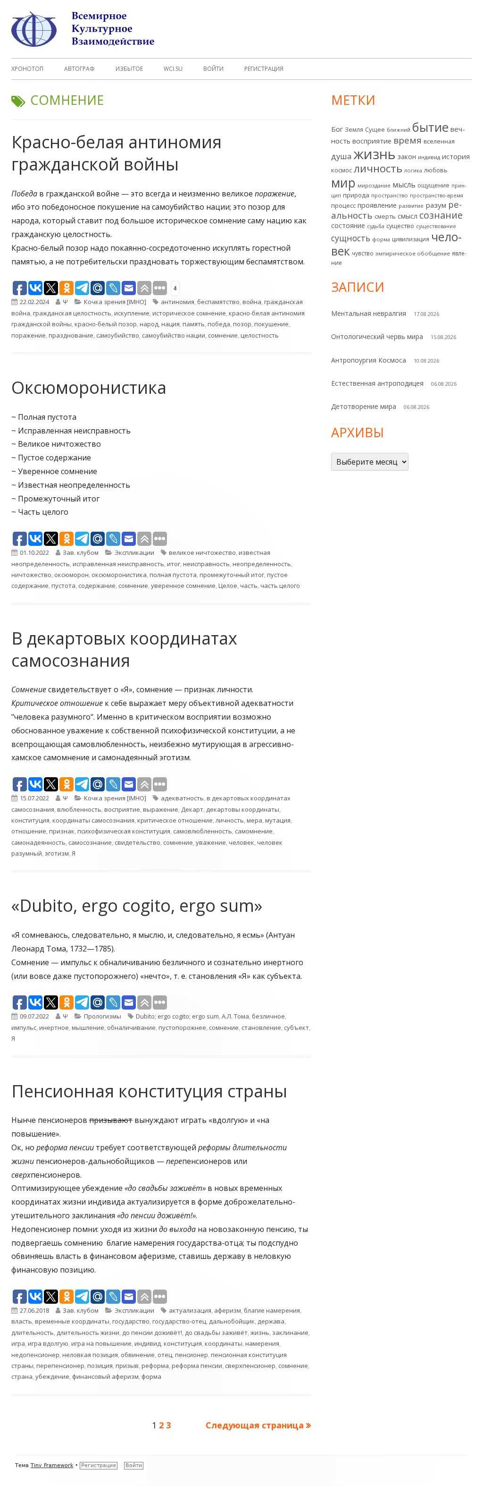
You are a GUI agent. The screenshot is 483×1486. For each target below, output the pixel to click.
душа (341, 156)
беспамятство (218, 301)
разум (435, 205)
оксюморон (71, 574)
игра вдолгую (48, 1343)
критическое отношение (175, 820)
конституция (30, 820)
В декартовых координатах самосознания (124, 649)
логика (413, 170)
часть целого (280, 585)
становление (261, 1027)
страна (22, 1376)
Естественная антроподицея (377, 383)
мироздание (374, 185)
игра (18, 1343)
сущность (350, 238)
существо (400, 225)
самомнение (254, 831)
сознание (441, 215)
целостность (260, 335)
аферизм (227, 1310)
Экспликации (134, 552)
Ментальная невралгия (368, 313)
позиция (100, 1365)
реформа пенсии (197, 1365)
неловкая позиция (90, 1354)
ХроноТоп (27, 69)
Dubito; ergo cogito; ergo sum (177, 1016)
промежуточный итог (232, 574)
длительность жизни (88, 1332)
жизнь (259, 1332)
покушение (271, 324)
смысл (407, 216)
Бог (337, 129)
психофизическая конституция (123, 831)
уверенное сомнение (183, 585)
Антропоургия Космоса (368, 360)
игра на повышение (101, 1343)
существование (436, 226)
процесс (343, 205)
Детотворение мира (363, 406)
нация (170, 324)
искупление (132, 313)
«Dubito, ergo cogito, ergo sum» (136, 905)
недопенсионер (35, 1354)
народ (149, 324)
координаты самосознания (93, 820)
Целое (227, 585)
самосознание (90, 842)
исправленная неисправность (118, 564)
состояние (348, 225)
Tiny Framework (52, 1465)
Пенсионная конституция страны (149, 1091)
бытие (430, 127)
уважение (211, 842)
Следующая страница (255, 1425)
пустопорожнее (182, 1027)
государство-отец (179, 1321)
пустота (63, 585)
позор (242, 324)
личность (230, 820)
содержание (97, 585)
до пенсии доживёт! (152, 1332)
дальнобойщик (232, 1321)
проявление (377, 205)
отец (165, 1354)
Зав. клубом (81, 552)
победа (219, 324)
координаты (223, 1343)
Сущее (375, 129)
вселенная (439, 141)
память (194, 324)
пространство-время (436, 195)
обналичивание (131, 1027)
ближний (398, 129)
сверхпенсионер (250, 1365)
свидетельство (137, 842)
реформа (155, 1365)
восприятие (122, 809)
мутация (278, 820)
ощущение (433, 185)
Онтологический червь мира (377, 336)
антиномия (177, 301)
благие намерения (272, 1310)
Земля (354, 130)
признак (62, 831)
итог (173, 564)
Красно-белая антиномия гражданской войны (116, 153)
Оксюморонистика (89, 387)
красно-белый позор (106, 324)
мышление (88, 1027)
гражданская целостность (72, 313)
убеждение (52, 1376)
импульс (23, 1027)
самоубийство (117, 335)
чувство (363, 253)
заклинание (290, 1332)
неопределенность (262, 564)
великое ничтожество (202, 552)
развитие (411, 205)
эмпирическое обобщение (412, 253)
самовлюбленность (202, 831)
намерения (262, 1343)
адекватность (182, 798)
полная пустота (173, 574)
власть (21, 1321)
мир (343, 182)
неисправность (206, 564)
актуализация (190, 1310)
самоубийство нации (173, 335)
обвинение (138, 1354)
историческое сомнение (189, 313)
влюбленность (79, 809)
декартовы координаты (242, 809)
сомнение (223, 335)
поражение (28, 335)
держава (271, 1321)
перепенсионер (60, 1365)
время (407, 140)
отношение (28, 831)
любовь (436, 170)
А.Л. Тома (235, 1016)
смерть (385, 216)
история (456, 156)
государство (131, 1321)
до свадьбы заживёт (216, 1332)
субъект (296, 1027)
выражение (160, 809)
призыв (127, 1365)
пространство (389, 195)
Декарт (192, 809)
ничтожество (31, 574)
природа (356, 195)
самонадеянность (38, 842)
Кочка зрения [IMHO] (115, 301)
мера (254, 820)
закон (407, 156)
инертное (54, 1027)
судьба (375, 225)
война (251, 301)
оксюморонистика (119, 574)
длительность (32, 1332)
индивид (147, 1343)
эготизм (57, 853)
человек (241, 842)
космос (341, 170)
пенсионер (191, 1354)
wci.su (173, 69)
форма (151, 1376)
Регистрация (263, 69)
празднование (71, 335)
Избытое (129, 69)
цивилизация (410, 239)
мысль (404, 184)
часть (249, 585)
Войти (213, 69)
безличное (268, 1016)
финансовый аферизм (105, 1376)
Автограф (79, 69)
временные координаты (72, 1321)
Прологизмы (102, 1016)
